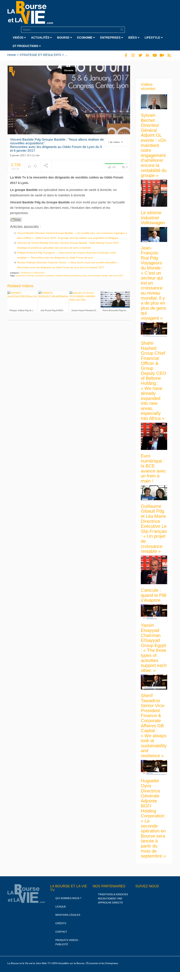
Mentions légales (67, 914)
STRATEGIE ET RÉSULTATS (40, 55)
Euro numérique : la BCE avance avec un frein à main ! (153, 468)
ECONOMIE (85, 37)
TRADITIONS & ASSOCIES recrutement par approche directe (113, 898)
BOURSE (63, 37)
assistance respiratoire (44, 276)
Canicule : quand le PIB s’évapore (153, 595)
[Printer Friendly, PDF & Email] (16, 220)
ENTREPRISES (110, 37)
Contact (61, 931)
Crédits (60, 923)
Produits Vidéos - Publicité (67, 942)
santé (84, 276)
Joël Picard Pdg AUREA (51, 310)
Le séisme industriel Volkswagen (153, 217)
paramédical (75, 276)
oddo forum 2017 (116, 276)
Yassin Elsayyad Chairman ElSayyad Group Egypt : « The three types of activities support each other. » (154, 648)
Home (11, 55)
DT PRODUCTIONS (26, 46)
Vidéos (18, 37)
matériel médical (62, 276)
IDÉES (133, 37)
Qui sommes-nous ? (68, 898)
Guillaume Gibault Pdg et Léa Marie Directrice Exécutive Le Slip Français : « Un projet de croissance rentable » (154, 529)
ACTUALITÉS (40, 37)
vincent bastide (94, 276)
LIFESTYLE (153, 37)
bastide (104, 276)
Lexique (60, 906)
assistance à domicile (25, 276)
